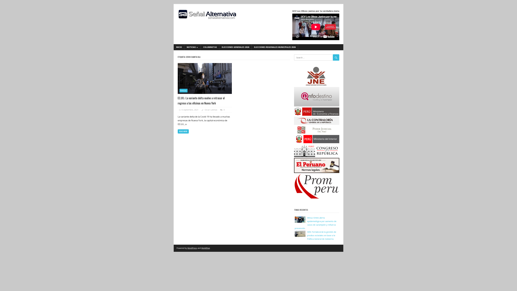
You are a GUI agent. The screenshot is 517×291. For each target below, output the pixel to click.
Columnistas (210, 47)
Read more (183, 131)
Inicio (179, 47)
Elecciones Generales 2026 (235, 47)
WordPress (192, 248)
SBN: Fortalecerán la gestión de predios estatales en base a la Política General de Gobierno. (321, 235)
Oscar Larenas (211, 109)
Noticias (191, 47)
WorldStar (205, 248)
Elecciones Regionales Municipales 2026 (275, 47)
